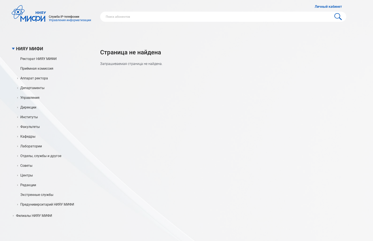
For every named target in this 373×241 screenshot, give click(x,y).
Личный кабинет (328, 7)
